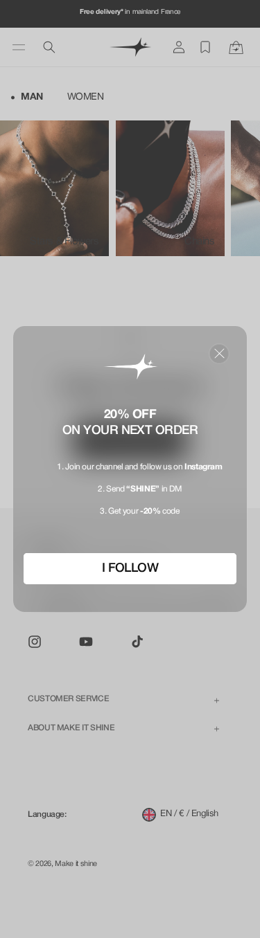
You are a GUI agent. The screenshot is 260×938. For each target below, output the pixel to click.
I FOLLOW (130, 568)
